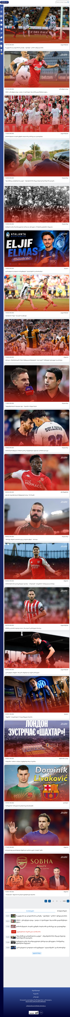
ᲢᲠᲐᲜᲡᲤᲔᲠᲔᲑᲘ (64, 492)
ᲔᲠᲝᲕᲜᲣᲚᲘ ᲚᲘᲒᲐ (63, 89)
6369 (64, 901)
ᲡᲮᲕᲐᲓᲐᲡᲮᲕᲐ (65, 177)
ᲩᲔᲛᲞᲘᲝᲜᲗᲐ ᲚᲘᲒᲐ (63, 758)
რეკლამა (35, 993)
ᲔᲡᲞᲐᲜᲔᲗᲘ (65, 802)
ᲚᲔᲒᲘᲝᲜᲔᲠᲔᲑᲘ (64, 44)
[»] (68, 901)
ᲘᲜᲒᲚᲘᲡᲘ (66, 357)
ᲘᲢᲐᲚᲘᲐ (66, 268)
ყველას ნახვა (37, 953)
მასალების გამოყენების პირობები (36, 1001)
